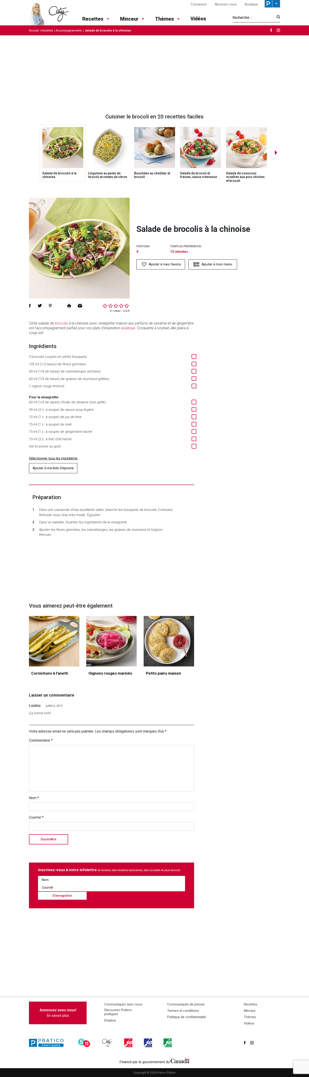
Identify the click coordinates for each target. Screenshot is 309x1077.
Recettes (92, 19)
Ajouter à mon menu (217, 264)
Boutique (251, 4)
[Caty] (108, 1042)
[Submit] (277, 17)
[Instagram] (278, 30)
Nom (34, 798)
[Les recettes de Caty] (49, 12)
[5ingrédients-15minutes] (85, 1042)
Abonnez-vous (226, 4)
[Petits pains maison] (169, 641)
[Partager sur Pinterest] (50, 306)
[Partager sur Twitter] (40, 306)
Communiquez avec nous (123, 1004)
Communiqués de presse (185, 1004)
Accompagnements (69, 30)
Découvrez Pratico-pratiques (118, 1012)
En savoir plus (58, 1013)
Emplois (110, 1020)
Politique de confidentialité (186, 1017)
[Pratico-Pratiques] (48, 1042)
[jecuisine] (128, 1042)
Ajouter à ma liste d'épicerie (53, 468)
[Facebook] (271, 30)
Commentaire (40, 740)
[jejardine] (168, 1042)
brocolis (61, 323)
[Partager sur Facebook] (30, 306)
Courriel (36, 817)
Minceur (129, 19)
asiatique (128, 328)
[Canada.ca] (180, 1061)
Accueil (34, 30)
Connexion (199, 4)
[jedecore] (148, 1042)
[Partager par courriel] (80, 306)
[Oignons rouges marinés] (111, 641)
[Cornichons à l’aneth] (54, 641)
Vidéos (198, 19)
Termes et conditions (183, 1011)
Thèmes (164, 19)
